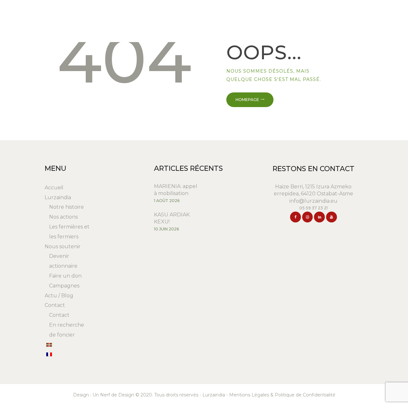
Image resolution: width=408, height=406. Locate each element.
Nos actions (63, 217)
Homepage (247, 99)
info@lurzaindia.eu (313, 201)
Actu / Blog (59, 296)
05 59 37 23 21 (313, 208)
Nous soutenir (63, 246)
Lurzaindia (58, 197)
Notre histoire (66, 207)
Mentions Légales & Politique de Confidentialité (282, 395)
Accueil (54, 188)
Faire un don (65, 276)
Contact (55, 305)
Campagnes (64, 286)
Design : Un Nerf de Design (103, 395)
